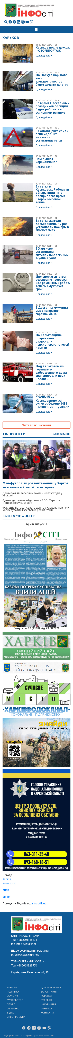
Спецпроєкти (16, 1016)
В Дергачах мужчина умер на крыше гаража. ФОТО (52, 311)
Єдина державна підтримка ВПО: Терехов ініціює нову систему (31, 501)
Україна (12, 987)
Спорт (11, 1004)
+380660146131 (27, 940)
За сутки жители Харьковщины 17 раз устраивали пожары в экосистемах (52, 225)
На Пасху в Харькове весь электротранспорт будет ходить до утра (52, 79)
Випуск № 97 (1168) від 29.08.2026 (37, 627)
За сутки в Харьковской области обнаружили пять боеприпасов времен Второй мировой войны (52, 194)
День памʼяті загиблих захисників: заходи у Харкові (32, 494)
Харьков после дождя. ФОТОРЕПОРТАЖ (53, 49)
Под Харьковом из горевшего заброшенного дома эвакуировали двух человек (51, 372)
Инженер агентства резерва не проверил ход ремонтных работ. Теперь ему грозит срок (53, 283)
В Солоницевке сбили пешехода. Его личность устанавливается (52, 135)
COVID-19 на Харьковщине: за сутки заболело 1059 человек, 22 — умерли (52, 402)
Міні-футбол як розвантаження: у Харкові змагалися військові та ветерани (36, 485)
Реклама (46, 1008)
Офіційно (13, 1008)
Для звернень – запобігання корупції (51, 991)
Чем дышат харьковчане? (46, 160)
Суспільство (15, 1000)
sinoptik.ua (39, 903)
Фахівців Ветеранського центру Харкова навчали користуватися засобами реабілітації (36, 508)
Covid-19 (12, 995)
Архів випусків (61, 434)
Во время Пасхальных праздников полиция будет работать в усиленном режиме (52, 107)
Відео (10, 1012)
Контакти (47, 1012)
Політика (13, 991)
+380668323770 (27, 965)
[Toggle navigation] (36, 29)
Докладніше (43, 55)
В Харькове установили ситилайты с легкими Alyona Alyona (52, 253)
